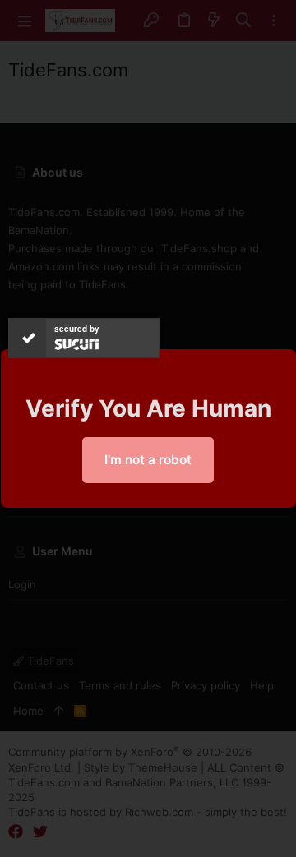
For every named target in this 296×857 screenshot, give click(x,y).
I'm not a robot (148, 460)
